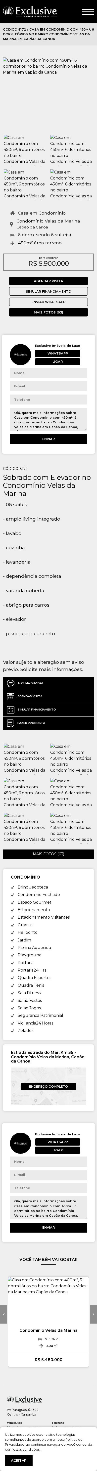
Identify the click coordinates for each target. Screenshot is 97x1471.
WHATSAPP (58, 353)
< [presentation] (3, 1314)
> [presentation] (94, 1314)
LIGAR (57, 361)
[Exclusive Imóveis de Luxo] (30, 11)
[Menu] (88, 11)
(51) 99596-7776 (66, 1425)
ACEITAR (19, 1460)
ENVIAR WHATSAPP (48, 302)
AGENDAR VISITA (48, 281)
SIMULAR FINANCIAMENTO (48, 291)
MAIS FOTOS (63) (48, 312)
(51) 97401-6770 (24, 1425)
